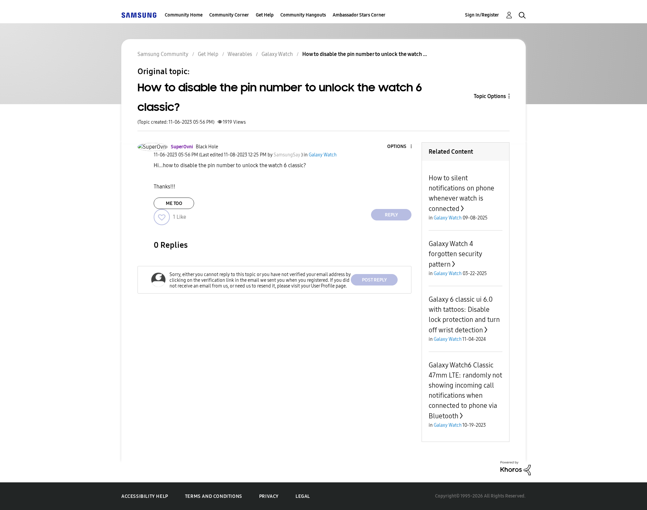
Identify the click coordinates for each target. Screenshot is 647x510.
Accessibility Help (144, 496)
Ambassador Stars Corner (359, 15)
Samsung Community (162, 54)
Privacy (269, 496)
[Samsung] (138, 15)
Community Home (184, 15)
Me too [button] (174, 203)
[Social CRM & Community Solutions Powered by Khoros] (515, 467)
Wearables (239, 54)
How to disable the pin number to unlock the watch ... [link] (364, 54)
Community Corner (229, 15)
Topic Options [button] (490, 96)
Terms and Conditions (213, 496)
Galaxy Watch (277, 54)
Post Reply (374, 280)
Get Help (265, 15)
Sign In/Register (482, 15)
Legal (303, 496)
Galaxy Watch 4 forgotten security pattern (455, 254)
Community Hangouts (303, 15)
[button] (400, 147)
